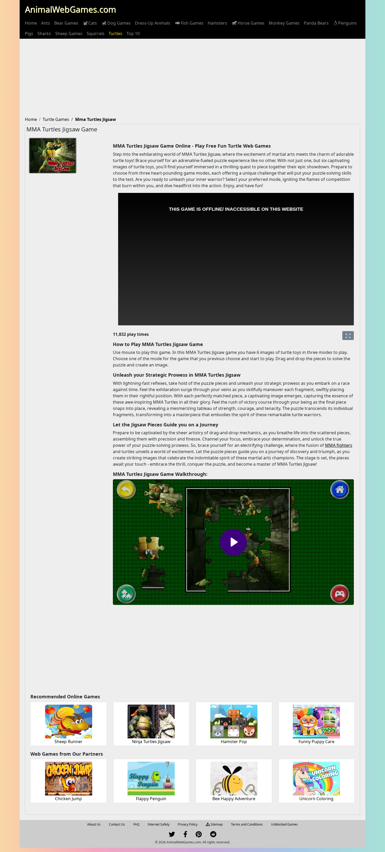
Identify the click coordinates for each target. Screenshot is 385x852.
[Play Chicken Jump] (68, 777)
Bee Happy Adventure (233, 798)
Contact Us (117, 824)
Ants (45, 23)
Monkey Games (284, 23)
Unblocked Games (284, 824)
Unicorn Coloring (316, 798)
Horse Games (251, 23)
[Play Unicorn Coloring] (316, 777)
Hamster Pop (234, 741)
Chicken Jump (68, 798)
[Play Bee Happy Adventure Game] (233, 777)
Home (31, 23)
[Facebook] (185, 835)
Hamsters (217, 23)
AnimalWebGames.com (70, 9)
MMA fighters (338, 445)
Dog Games (119, 23)
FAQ (136, 824)
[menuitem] (31, 23)
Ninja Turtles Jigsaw (151, 741)
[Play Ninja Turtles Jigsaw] (151, 720)
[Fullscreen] (348, 335)
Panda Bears (316, 23)
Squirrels (95, 33)
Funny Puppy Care (316, 741)
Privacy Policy (187, 824)
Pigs (29, 33)
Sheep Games (68, 33)
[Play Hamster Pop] (233, 720)
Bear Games (66, 23)
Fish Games (192, 23)
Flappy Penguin (151, 798)
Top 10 (133, 33)
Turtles (115, 33)
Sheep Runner (68, 741)
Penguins (347, 23)
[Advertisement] (192, 78)
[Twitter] (172, 835)
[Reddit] (213, 835)
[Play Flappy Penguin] (151, 777)
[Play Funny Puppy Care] (316, 720)
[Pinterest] (199, 835)
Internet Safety (158, 824)
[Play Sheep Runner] (68, 720)
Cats (92, 23)
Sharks (44, 33)
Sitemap (216, 824)
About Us (94, 824)
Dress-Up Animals (152, 23)
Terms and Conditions (247, 824)
